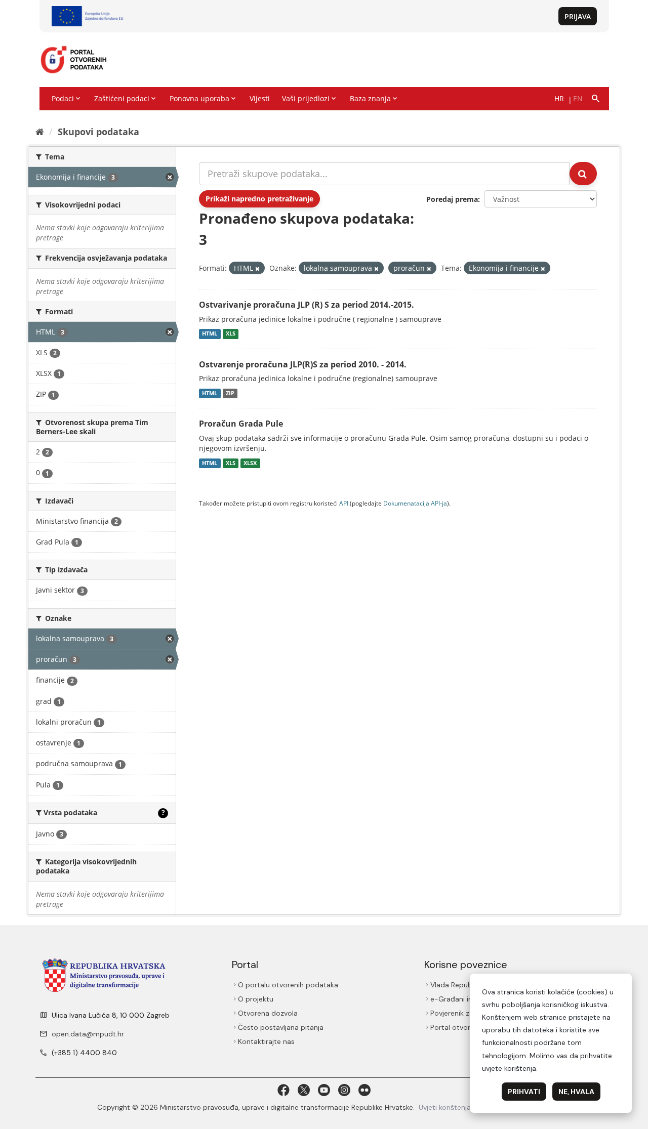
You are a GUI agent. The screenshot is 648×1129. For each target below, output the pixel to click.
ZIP (230, 393)
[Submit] (583, 173)
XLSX (250, 463)
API (343, 503)
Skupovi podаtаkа (98, 132)
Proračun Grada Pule (241, 423)
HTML (209, 334)
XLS (230, 334)
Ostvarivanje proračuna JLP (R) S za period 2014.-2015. (306, 304)
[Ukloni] (257, 268)
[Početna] (39, 132)
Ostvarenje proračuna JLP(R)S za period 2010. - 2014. (303, 364)
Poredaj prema (452, 199)
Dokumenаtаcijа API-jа (415, 503)
